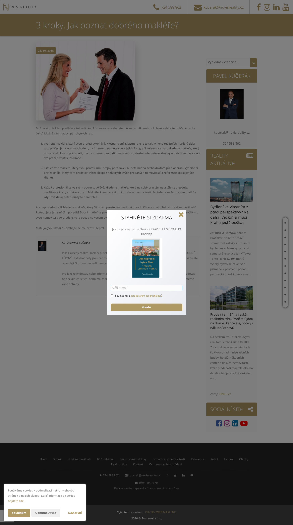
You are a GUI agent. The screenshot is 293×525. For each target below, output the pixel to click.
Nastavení (75, 512)
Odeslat (146, 307)
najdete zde (16, 501)
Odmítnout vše (45, 513)
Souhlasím (19, 513)
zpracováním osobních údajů (146, 295)
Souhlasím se (123, 295)
